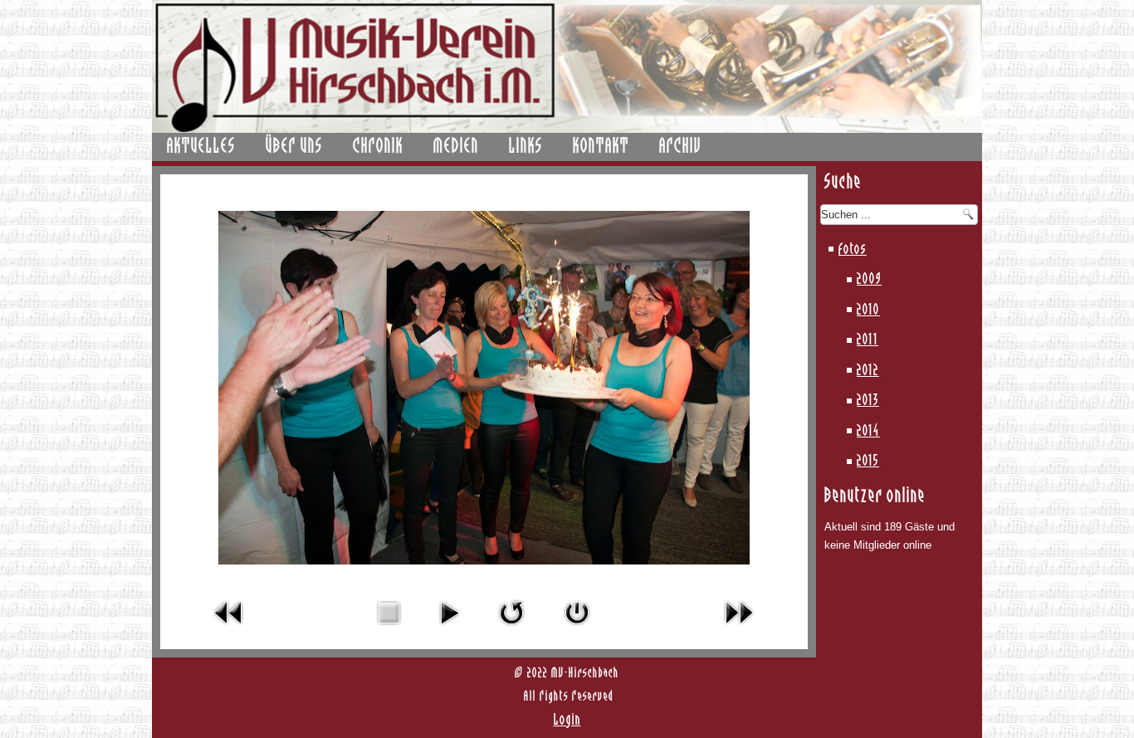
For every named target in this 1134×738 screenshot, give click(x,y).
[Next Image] (739, 629)
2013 (868, 400)
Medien (456, 147)
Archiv (680, 147)
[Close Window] (577, 629)
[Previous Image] (229, 629)
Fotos (852, 249)
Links (526, 147)
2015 (868, 461)
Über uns (294, 147)
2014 (868, 431)
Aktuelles (201, 147)
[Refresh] (511, 629)
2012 (868, 371)
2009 (869, 279)
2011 (867, 340)
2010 (868, 310)
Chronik (378, 147)
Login (567, 720)
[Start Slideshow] (449, 629)
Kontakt (601, 147)
